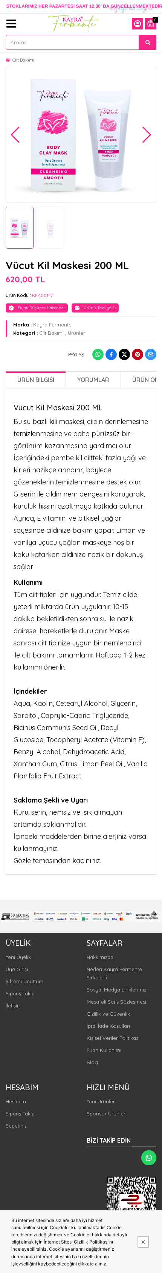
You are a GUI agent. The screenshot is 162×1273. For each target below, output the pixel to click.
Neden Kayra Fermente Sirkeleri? (114, 973)
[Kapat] (143, 1242)
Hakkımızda (100, 957)
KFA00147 (42, 295)
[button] (15, 135)
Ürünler (76, 333)
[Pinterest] (137, 354)
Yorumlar (93, 380)
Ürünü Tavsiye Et (100, 307)
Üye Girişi (17, 969)
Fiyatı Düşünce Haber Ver (41, 307)
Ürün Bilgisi (35, 380)
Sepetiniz (16, 1126)
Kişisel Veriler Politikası (113, 1038)
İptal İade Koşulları (108, 1026)
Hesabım (16, 1101)
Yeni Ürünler (101, 1101)
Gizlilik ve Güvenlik (108, 1014)
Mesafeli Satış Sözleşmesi (116, 1002)
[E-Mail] (150, 354)
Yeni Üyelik (18, 957)
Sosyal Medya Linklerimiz (116, 990)
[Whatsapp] (98, 354)
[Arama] (147, 42)
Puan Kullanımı (104, 1050)
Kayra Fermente (52, 325)
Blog (92, 1062)
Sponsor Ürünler (106, 1114)
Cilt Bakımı (23, 60)
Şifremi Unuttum (24, 981)
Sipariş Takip (20, 993)
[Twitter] (124, 354)
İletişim (13, 1005)
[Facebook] (111, 354)
